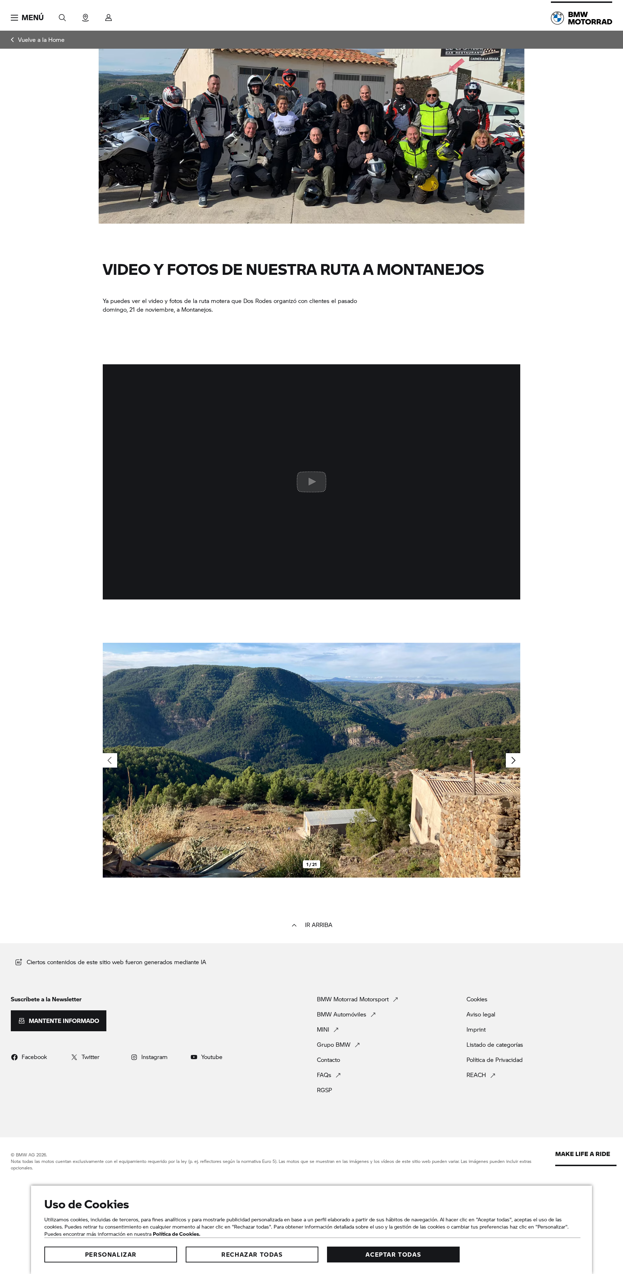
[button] (27, 18)
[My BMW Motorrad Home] (581, 18)
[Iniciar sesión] (108, 15)
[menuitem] (38, 39)
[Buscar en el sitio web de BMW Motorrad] (62, 15)
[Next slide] (513, 760)
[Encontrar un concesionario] (85, 15)
